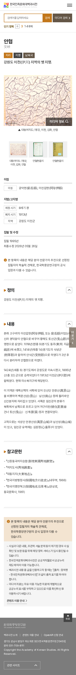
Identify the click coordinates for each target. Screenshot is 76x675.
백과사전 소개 (10, 635)
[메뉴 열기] (69, 5)
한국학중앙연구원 (15, 625)
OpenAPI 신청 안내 (53, 635)
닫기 (69, 290)
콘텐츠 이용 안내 (16, 600)
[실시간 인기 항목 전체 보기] (17, 26)
